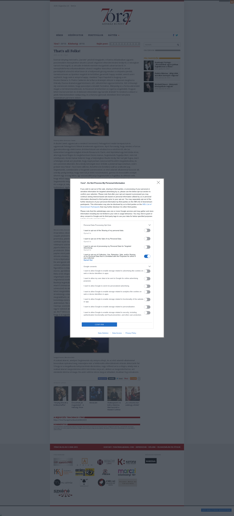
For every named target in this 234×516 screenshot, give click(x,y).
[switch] (147, 230)
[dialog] (117, 258)
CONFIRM (99, 324)
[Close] (159, 183)
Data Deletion (103, 333)
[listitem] (117, 225)
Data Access (117, 333)
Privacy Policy (131, 333)
